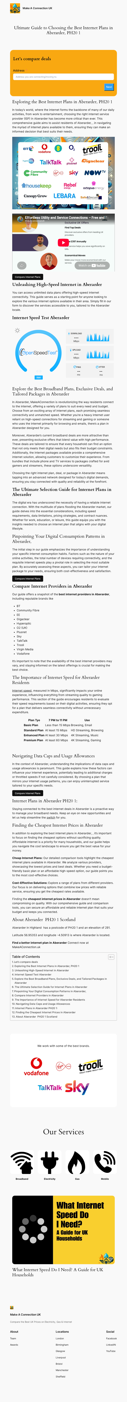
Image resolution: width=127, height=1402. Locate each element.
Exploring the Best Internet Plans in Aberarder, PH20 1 (47, 966)
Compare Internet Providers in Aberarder (39, 995)
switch (51, 817)
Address (18, 70)
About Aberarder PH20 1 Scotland (36, 1016)
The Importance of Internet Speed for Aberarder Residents (50, 999)
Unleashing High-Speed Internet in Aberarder (42, 970)
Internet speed (22, 690)
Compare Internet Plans (28, 276)
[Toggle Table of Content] (109, 957)
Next (109, 87)
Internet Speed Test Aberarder (33, 974)
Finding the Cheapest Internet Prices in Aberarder (46, 1012)
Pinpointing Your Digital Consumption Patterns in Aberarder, (50, 991)
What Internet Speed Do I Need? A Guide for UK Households (57, 1272)
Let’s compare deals (26, 961)
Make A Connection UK (37, 8)
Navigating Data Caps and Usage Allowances (43, 1003)
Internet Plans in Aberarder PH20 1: (36, 1008)
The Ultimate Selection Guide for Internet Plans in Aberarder (51, 987)
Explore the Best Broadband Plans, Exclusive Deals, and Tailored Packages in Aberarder (61, 980)
